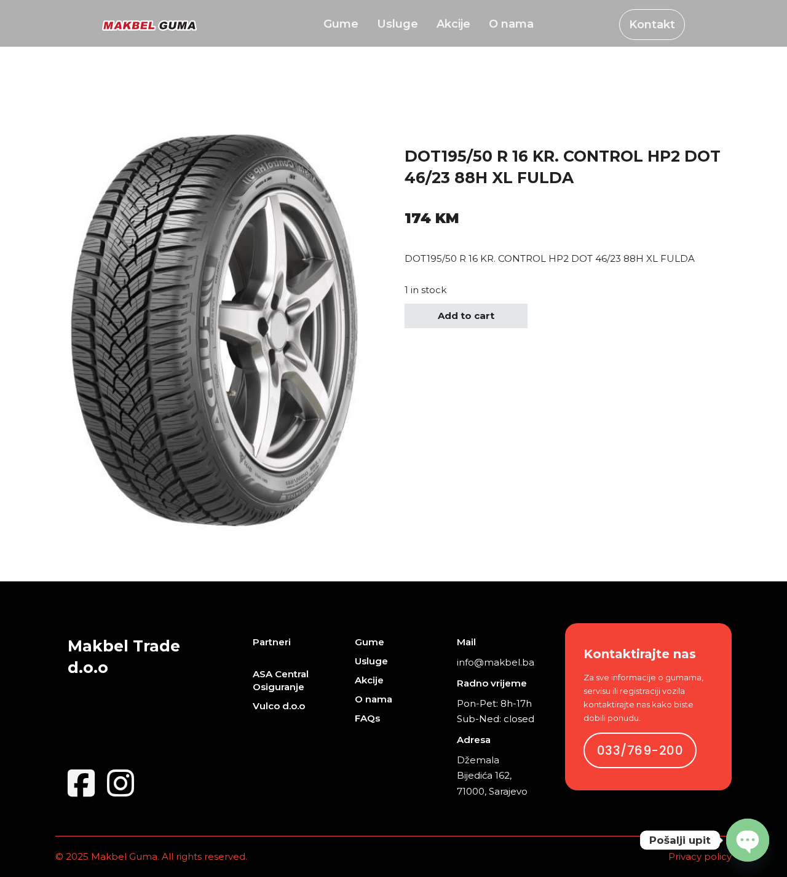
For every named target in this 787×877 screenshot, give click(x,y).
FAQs (367, 718)
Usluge (397, 24)
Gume (340, 24)
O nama (511, 24)
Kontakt (652, 24)
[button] (365, 135)
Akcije (453, 24)
